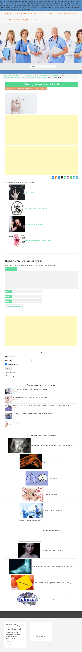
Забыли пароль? (12, 376)
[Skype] (74, 177)
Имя (7, 291)
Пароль (8, 360)
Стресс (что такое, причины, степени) (52, 599)
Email (7, 296)
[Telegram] (77, 177)
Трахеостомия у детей (52, 494)
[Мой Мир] (59, 177)
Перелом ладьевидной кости (52, 462)
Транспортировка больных (52, 510)
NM (32, 88)
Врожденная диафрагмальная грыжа (38, 240)
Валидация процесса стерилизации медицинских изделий (32, 413)
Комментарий (10, 269)
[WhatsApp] (71, 177)
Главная (7, 14)
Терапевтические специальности (29, 14)
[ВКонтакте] (53, 177)
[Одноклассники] (56, 177)
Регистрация (10, 372)
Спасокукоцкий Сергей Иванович (36, 208)
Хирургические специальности (62, 14)
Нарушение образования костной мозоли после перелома (52, 566)
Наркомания (29, 192)
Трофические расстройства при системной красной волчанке (52, 445)
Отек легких (52, 478)
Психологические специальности (20, 20)
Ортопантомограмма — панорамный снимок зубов (30, 389)
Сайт (7, 301)
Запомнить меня (13, 364)
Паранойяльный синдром (34, 224)
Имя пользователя (12, 356)
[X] (62, 177)
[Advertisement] (41, 130)
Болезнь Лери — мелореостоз (52, 530)
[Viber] (68, 177)
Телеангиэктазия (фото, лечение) (52, 550)
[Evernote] (65, 177)
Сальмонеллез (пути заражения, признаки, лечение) (52, 582)
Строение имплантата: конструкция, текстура (28, 422)
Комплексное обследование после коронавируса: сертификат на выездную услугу (41, 405)
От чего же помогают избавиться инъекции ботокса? (30, 397)
